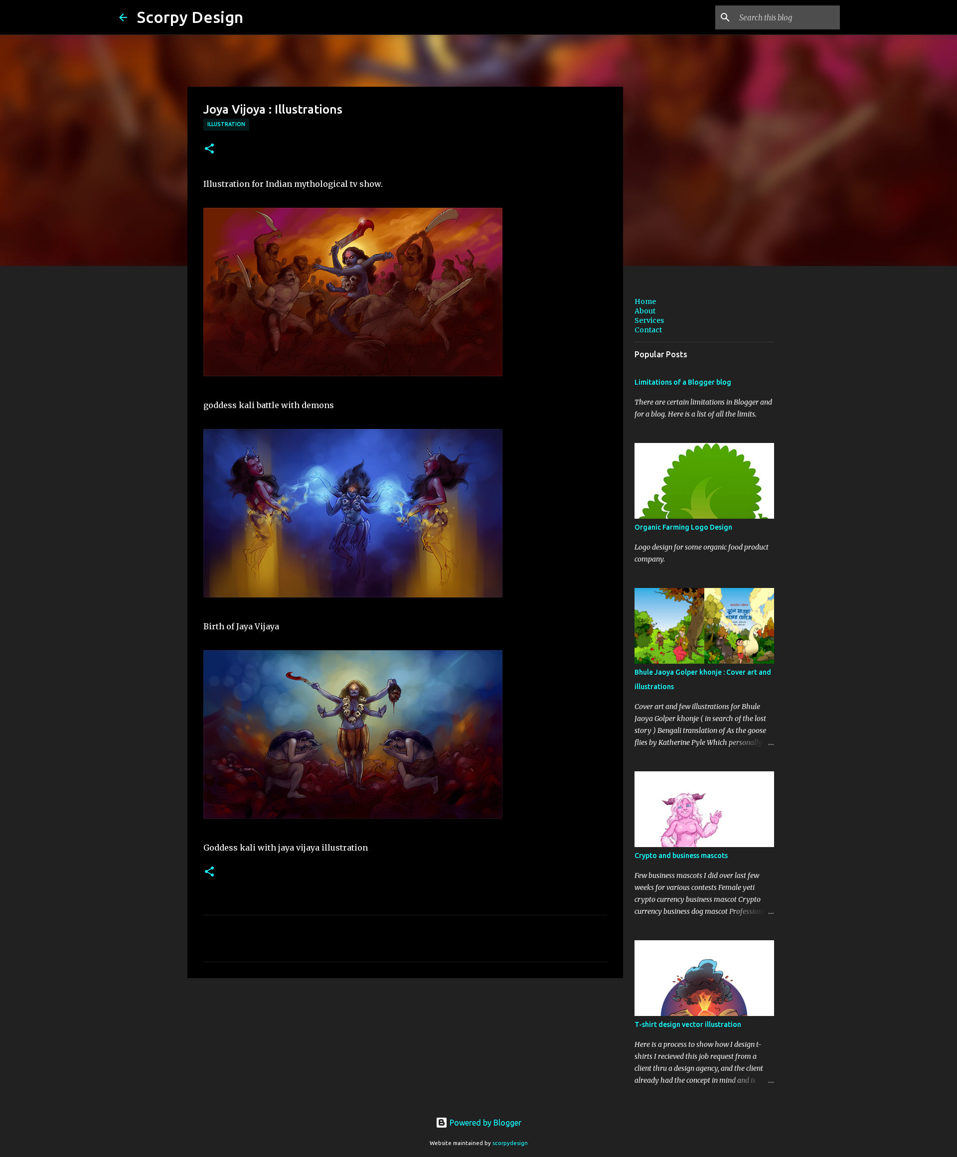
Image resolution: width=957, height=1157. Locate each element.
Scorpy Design (190, 17)
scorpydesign (510, 1143)
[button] (209, 149)
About (645, 310)
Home (645, 301)
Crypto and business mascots (681, 856)
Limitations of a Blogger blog (683, 382)
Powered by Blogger (484, 1122)
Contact (648, 329)
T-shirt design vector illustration (688, 1024)
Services (649, 320)
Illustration (226, 124)
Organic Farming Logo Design (683, 527)
